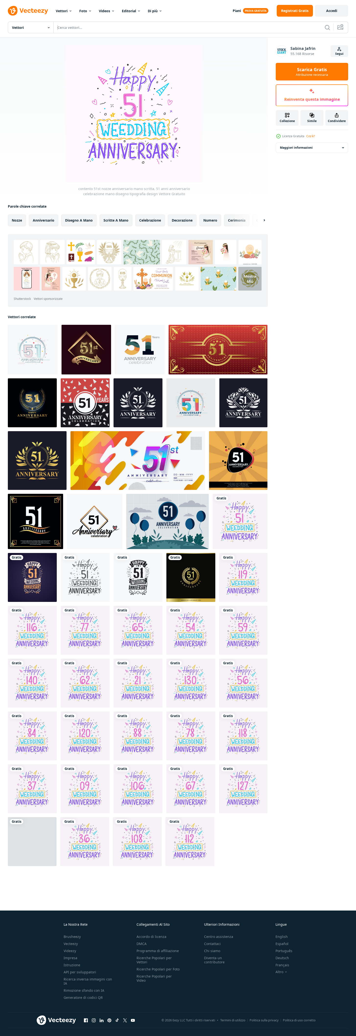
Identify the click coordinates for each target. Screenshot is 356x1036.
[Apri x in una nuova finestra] (125, 1020)
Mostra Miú (250, 279)
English (282, 936)
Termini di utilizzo (232, 1020)
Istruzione (72, 965)
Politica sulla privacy (264, 1020)
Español (282, 943)
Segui (339, 54)
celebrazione (150, 220)
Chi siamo (212, 950)
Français (282, 965)
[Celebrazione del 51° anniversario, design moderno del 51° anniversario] (190, 402)
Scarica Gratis (312, 72)
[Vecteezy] (28, 11)
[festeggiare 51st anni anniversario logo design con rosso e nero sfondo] (85, 402)
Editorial (129, 11)
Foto (83, 11)
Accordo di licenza (151, 936)
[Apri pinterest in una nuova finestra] (109, 1020)
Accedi (331, 10)
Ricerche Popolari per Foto (158, 969)
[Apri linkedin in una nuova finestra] (101, 1020)
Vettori (62, 11)
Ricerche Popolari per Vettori (154, 960)
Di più (153, 11)
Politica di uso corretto (299, 1020)
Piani (237, 10)
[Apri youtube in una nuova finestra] (133, 1020)
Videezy (70, 950)
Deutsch (282, 958)
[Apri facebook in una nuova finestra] (86, 1020)
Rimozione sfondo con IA (84, 990)
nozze (17, 220)
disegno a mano (79, 220)
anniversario (43, 220)
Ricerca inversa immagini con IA (88, 981)
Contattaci (212, 943)
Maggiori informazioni (296, 148)
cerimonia (236, 220)
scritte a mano (115, 220)
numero (210, 220)
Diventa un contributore (214, 960)
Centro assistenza (218, 936)
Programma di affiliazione (158, 950)
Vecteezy (71, 943)
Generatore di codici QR (83, 997)
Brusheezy (72, 936)
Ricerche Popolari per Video (154, 978)
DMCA (142, 943)
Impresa (70, 958)
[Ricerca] (327, 27)
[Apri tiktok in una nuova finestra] (117, 1020)
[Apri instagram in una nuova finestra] (94, 1020)
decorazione (182, 220)
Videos (104, 11)
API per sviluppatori (80, 972)
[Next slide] (260, 220)
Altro (279, 972)
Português (284, 950)
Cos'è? (310, 136)
